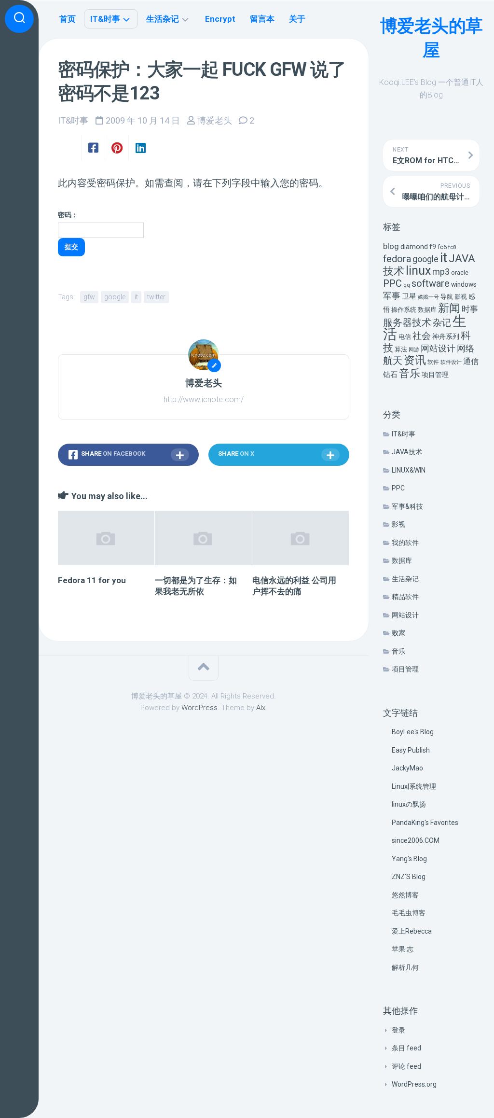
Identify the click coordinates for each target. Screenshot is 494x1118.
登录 (398, 1030)
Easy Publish (411, 750)
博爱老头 (214, 120)
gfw (89, 297)
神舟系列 (445, 337)
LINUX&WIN (408, 470)
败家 (398, 633)
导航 (446, 296)
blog (391, 246)
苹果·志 (402, 949)
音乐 (409, 373)
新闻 (449, 308)
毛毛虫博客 (408, 913)
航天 (392, 360)
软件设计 (451, 362)
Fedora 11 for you (92, 580)
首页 (67, 19)
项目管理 (435, 375)
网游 (414, 350)
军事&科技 (407, 506)
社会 (421, 335)
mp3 (441, 271)
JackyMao (407, 768)
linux (418, 271)
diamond (414, 247)
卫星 (409, 296)
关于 (297, 19)
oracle (459, 272)
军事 (391, 296)
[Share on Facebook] (93, 148)
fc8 (452, 247)
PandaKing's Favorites (425, 822)
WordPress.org (414, 1084)
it (443, 258)
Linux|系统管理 (414, 786)
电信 (404, 336)
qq (406, 284)
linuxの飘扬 (409, 804)
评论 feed (406, 1066)
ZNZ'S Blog (408, 876)
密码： (68, 215)
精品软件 (405, 597)
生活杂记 (405, 579)
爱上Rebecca (412, 931)
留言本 (262, 19)
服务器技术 (407, 322)
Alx (260, 707)
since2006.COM (415, 840)
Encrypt (220, 19)
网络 (465, 348)
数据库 (427, 309)
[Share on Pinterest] (116, 148)
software (431, 283)
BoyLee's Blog (413, 732)
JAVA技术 (407, 452)
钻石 (390, 374)
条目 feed (406, 1048)
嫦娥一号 (428, 297)
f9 (432, 247)
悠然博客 (405, 895)
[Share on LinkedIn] (140, 148)
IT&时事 (403, 434)
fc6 (442, 247)
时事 (470, 309)
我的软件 (405, 542)
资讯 (415, 360)
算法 (401, 349)
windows (464, 284)
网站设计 (438, 348)
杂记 (442, 322)
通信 (471, 361)
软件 (433, 362)
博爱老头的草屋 (431, 38)
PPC (392, 283)
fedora (397, 259)
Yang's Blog (409, 859)
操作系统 (403, 309)
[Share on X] (69, 148)
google (425, 259)
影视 (460, 296)
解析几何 (405, 967)
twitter (156, 297)
